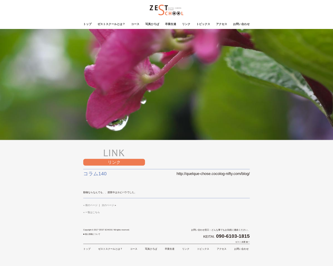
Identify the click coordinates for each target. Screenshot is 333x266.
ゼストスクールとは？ (111, 24)
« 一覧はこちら (91, 212)
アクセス (221, 24)
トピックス (203, 24)
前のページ (91, 205)
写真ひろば (152, 24)
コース (135, 24)
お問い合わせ (241, 24)
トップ (87, 24)
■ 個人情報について (91, 234)
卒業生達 (170, 24)
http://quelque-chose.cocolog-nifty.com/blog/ (213, 173)
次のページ (108, 205)
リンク (186, 24)
